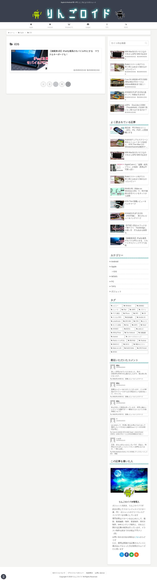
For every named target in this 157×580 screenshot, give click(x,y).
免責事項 (89, 573)
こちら (137, 537)
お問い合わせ (100, 573)
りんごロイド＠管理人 (129, 502)
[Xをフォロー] (121, 554)
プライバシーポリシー (76, 573)
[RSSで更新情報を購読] (136, 554)
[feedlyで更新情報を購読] (131, 554)
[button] (146, 43)
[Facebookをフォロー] (126, 554)
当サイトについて (58, 573)
